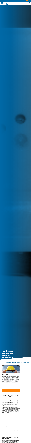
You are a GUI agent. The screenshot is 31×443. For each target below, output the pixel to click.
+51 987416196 (21, 0)
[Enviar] (28, 366)
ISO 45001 (9, 378)
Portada (3, 362)
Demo (26, 0)
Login (24, 0)
